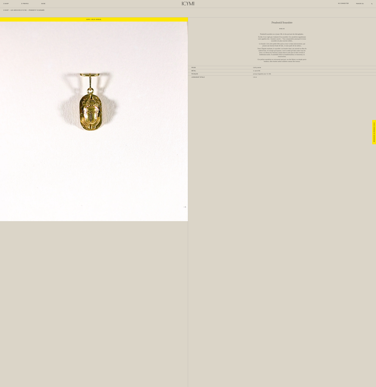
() (360, 3)
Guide (43, 3)
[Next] (185, 207)
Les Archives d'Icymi (19, 10)
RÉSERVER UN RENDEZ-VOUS (374, 132)
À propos (25, 3)
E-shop (6, 3)
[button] (371, 3)
